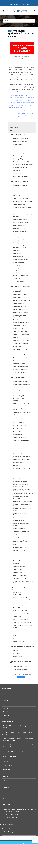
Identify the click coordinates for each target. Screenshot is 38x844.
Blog (4, 704)
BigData (5, 761)
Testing (5, 799)
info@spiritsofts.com (22, 4)
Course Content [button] (14, 127)
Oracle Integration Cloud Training (13, 751)
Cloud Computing (8, 765)
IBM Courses (6, 780)
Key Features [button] (13, 123)
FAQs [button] (11, 131)
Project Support (7, 712)
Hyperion (5, 776)
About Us (5, 697)
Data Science (6, 769)
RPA (4, 795)
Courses (5, 701)
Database (5, 773)
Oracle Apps (6, 787)
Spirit (19, 11)
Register (5, 708)
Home (4, 693)
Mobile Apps (6, 784)
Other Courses (7, 791)
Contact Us (6, 715)
